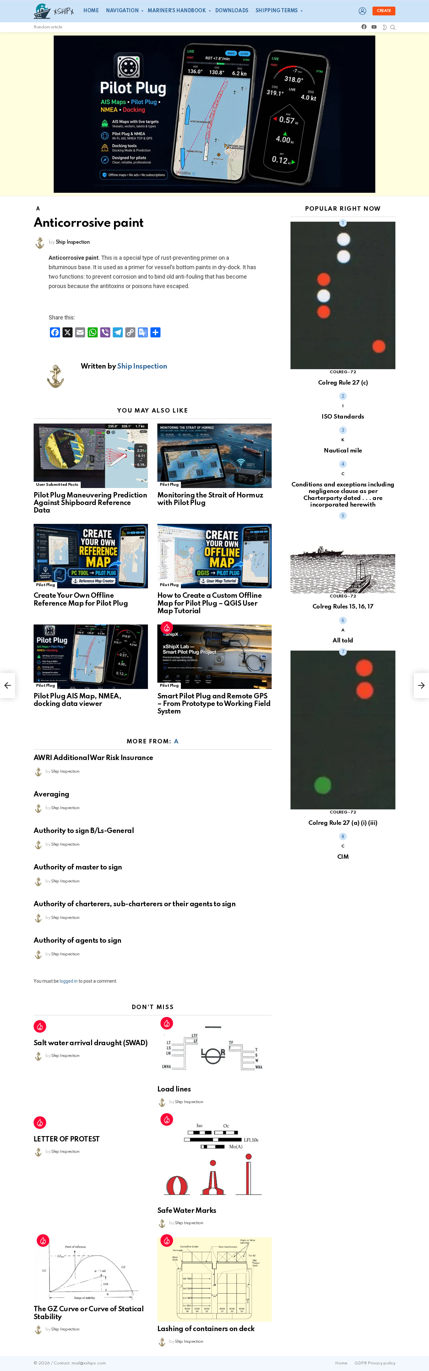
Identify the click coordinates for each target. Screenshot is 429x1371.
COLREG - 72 (343, 372)
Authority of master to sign (78, 867)
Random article (48, 27)
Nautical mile (343, 451)
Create (384, 11)
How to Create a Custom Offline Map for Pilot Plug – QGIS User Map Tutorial (209, 603)
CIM (343, 857)
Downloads (231, 11)
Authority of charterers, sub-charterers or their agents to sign (135, 904)
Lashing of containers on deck (206, 1329)
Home (91, 11)
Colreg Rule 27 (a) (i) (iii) (342, 823)
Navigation (122, 11)
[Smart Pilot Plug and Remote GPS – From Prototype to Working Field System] (214, 656)
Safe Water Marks (186, 1210)
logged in (69, 981)
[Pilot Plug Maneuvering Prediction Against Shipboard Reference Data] (91, 456)
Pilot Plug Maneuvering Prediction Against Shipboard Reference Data (90, 503)
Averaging (51, 794)
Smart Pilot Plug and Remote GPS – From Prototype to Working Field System (213, 704)
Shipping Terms (277, 11)
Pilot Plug (169, 485)
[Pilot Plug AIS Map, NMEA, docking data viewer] (91, 656)
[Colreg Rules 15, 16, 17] (343, 553)
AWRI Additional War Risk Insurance (93, 758)
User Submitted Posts (57, 485)
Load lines (174, 1089)
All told (343, 641)
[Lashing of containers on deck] (214, 1279)
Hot (166, 627)
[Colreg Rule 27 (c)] (343, 295)
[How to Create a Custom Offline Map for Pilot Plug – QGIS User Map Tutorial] (214, 556)
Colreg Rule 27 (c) (343, 383)
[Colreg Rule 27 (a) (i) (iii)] (343, 730)
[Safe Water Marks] (214, 1160)
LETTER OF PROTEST (67, 1139)
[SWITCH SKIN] (384, 27)
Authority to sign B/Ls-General (84, 831)
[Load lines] (214, 1051)
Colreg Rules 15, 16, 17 (342, 607)
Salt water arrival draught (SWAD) (90, 1043)
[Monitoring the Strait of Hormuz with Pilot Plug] (214, 456)
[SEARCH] (392, 27)
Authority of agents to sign (78, 940)
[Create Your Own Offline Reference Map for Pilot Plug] (91, 556)
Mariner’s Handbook (177, 11)
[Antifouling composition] (421, 685)
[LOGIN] (362, 11)
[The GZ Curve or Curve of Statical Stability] (91, 1269)
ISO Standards (343, 417)
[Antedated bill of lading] (7, 685)
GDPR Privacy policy (375, 1363)
